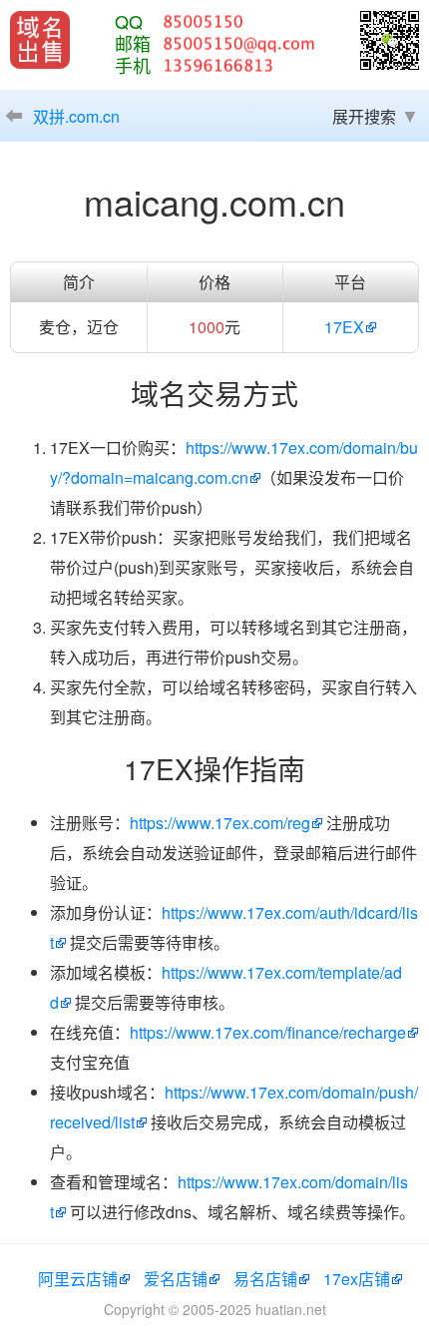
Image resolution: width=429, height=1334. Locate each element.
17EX (344, 326)
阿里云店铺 (78, 1278)
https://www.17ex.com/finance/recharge (268, 1032)
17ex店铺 (356, 1278)
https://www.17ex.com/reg (220, 822)
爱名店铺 (176, 1278)
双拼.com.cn (76, 116)
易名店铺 (265, 1278)
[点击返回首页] (40, 40)
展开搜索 (364, 116)
